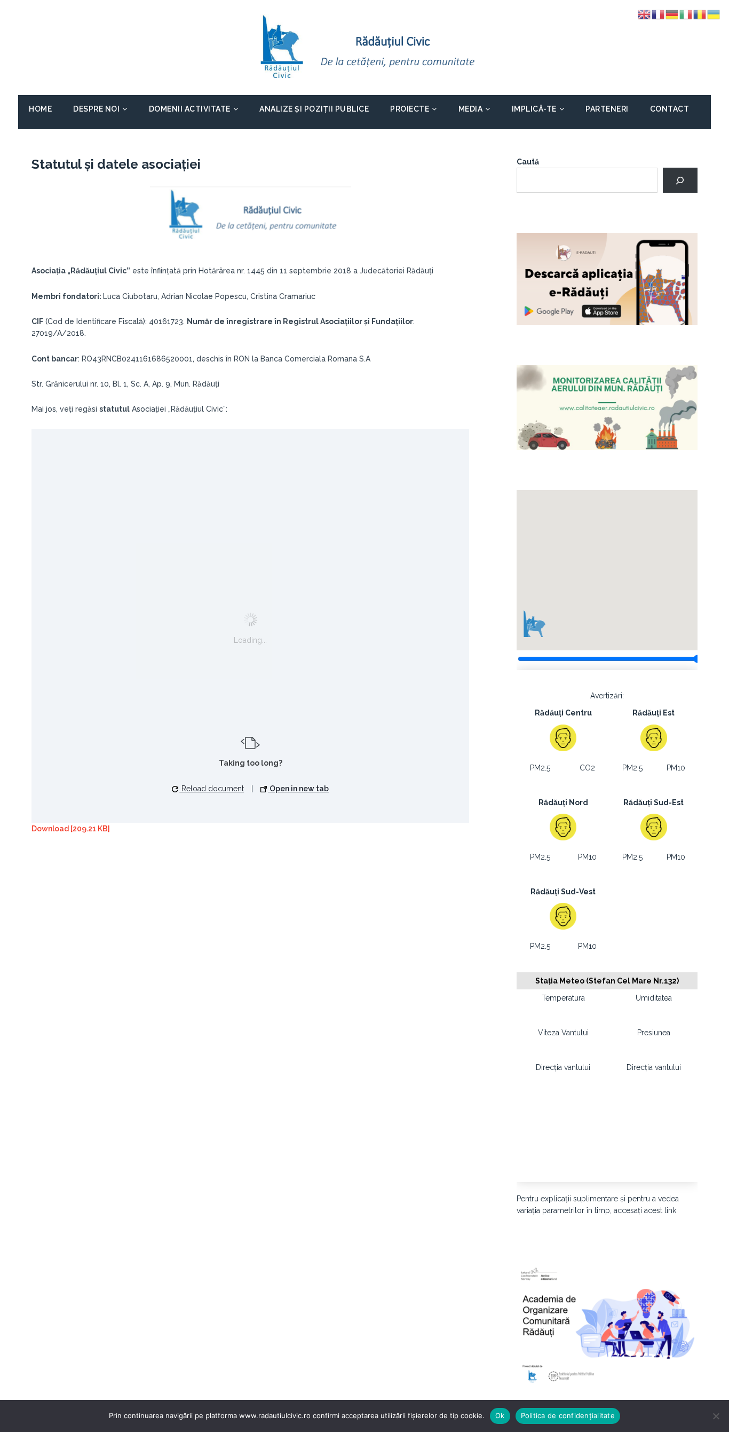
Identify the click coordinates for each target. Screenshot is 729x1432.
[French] (658, 14)
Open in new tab (298, 788)
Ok (500, 1415)
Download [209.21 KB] (70, 828)
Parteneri (607, 109)
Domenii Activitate (190, 109)
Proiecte (409, 109)
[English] (645, 14)
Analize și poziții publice (314, 109)
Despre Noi (96, 109)
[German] (672, 14)
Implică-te (534, 109)
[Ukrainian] (714, 14)
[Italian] (686, 14)
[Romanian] (700, 14)
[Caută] (680, 180)
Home (40, 109)
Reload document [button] (211, 788)
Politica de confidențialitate (568, 1415)
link (670, 1210)
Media (470, 109)
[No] (715, 1416)
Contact (670, 109)
